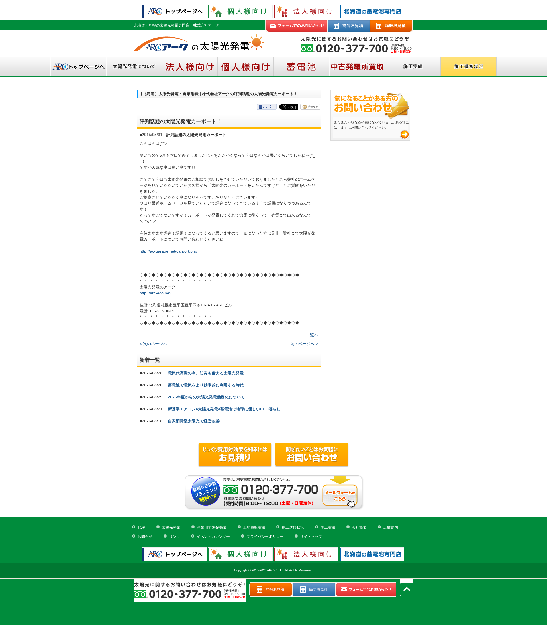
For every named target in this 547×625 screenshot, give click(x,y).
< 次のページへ (153, 343)
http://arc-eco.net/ (156, 293)
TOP (141, 527)
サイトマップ (311, 536)
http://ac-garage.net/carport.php (168, 251)
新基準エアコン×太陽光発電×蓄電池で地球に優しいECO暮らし (224, 409)
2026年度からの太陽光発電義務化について (206, 397)
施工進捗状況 (293, 527)
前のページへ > (304, 343)
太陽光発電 (171, 527)
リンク (174, 536)
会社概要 (359, 527)
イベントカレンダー (213, 536)
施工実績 (328, 527)
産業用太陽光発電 (211, 527)
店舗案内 (390, 527)
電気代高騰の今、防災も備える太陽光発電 (206, 373)
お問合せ (145, 536)
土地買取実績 (254, 527)
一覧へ (312, 335)
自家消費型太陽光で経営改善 (194, 421)
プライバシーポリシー (264, 536)
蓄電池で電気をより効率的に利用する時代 (206, 385)
